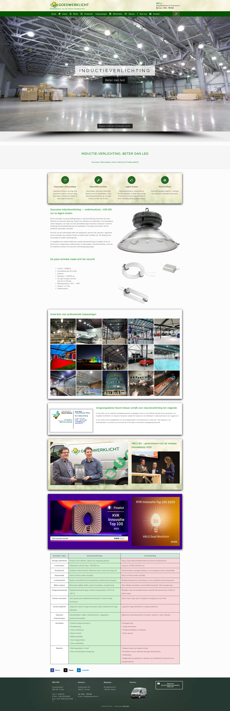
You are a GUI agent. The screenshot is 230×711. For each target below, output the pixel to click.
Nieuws (132, 14)
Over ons (143, 14)
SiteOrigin (126, 706)
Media (75, 14)
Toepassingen (101, 14)
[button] (176, 14)
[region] (115, 79)
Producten (88, 14)
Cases (64, 14)
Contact (156, 14)
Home (54, 14)
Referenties (117, 14)
